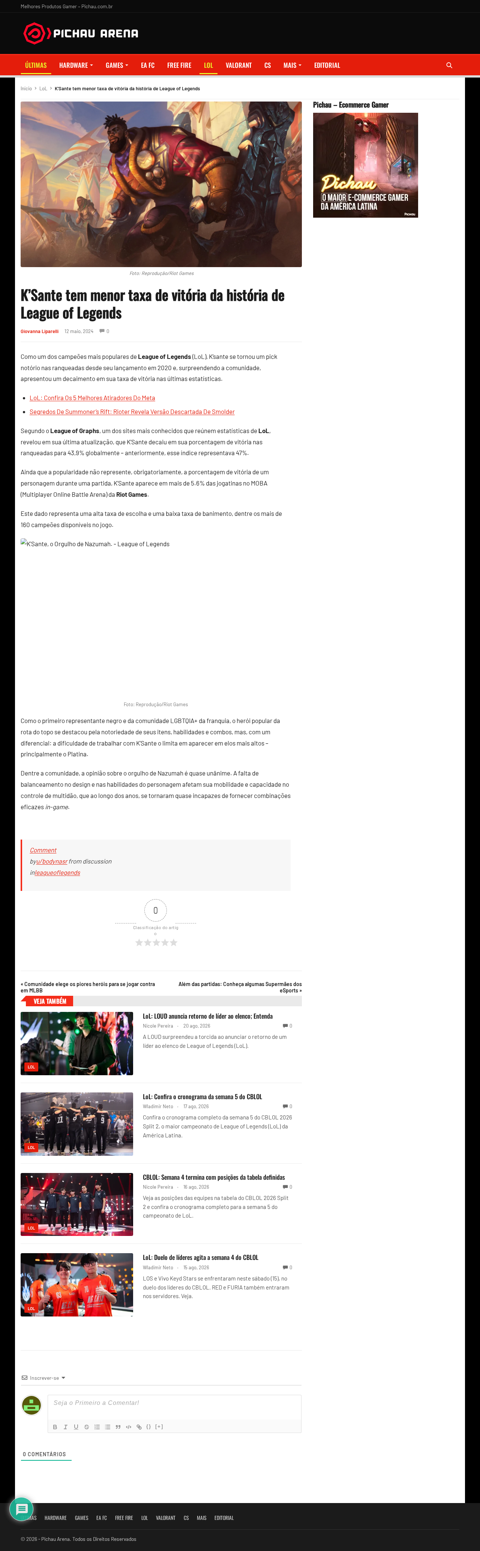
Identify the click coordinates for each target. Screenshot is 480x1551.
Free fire (179, 65)
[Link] (139, 1426)
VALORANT (239, 65)
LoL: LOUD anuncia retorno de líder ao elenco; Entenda (208, 1016)
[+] (159, 1426)
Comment (43, 849)
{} (149, 1426)
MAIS (290, 65)
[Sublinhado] (76, 1426)
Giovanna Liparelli (39, 331)
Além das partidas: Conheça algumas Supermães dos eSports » (240, 987)
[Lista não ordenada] (107, 1426)
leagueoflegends (57, 872)
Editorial (327, 65)
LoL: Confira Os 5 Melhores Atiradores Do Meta (92, 397)
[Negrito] (55, 1426)
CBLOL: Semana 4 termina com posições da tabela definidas (214, 1177)
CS (267, 65)
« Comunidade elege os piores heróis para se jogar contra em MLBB (88, 987)
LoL (208, 65)
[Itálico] (65, 1426)
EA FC (147, 65)
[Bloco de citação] (118, 1426)
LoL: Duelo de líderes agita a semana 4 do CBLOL (200, 1257)
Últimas (35, 65)
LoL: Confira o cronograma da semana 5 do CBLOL (202, 1096)
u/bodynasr (51, 861)
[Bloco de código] (128, 1426)
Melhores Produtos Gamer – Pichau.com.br (67, 6)
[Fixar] (86, 1426)
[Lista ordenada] (97, 1426)
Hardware (73, 65)
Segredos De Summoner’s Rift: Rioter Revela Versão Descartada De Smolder (132, 411)
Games (114, 65)
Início (26, 88)
